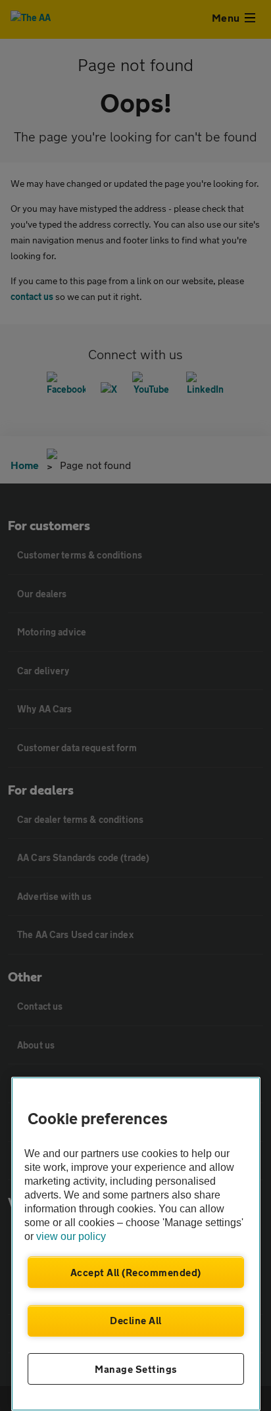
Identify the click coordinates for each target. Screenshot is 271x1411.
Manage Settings (136, 1369)
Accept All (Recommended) (135, 1272)
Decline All (136, 1320)
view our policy (71, 1236)
